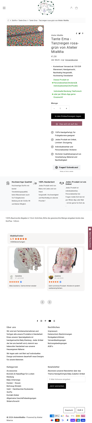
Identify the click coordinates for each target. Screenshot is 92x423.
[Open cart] (76, 8)
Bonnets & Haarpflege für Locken (20, 374)
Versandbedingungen (57, 340)
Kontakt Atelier (13, 395)
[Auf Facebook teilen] (76, 34)
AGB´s (50, 346)
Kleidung (10, 377)
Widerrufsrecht (13, 401)
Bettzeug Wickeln (14, 386)
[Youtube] (50, 320)
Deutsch (69, 410)
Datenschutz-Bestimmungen (60, 334)
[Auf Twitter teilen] (80, 34)
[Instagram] (41, 320)
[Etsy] (54, 320)
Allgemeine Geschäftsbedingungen (21, 398)
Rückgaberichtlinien (56, 337)
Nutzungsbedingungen (57, 343)
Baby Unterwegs (13, 380)
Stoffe (9, 392)
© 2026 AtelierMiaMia (16, 417)
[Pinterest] (45, 320)
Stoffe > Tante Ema (19, 20)
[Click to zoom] (40, 28)
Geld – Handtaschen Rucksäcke (20, 389)
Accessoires (12, 371)
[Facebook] (37, 320)
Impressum (52, 331)
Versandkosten (71, 60)
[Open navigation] (4, 8)
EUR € (80, 410)
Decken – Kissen (14, 383)
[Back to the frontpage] (9, 20)
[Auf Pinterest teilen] (82, 34)
